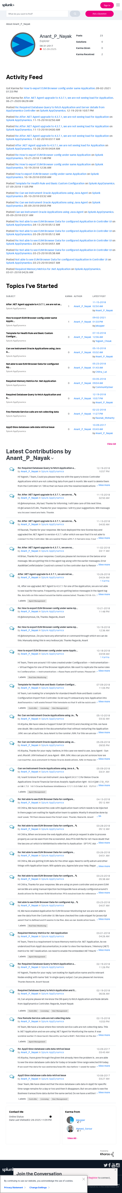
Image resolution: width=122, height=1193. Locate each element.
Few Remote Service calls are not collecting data (32, 411)
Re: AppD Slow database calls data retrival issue (44, 1048)
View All (111, 443)
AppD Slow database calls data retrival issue (30, 427)
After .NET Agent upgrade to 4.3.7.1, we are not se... (34, 304)
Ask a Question (100, 13)
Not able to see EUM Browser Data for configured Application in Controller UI (61, 259)
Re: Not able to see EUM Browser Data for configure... (46, 799)
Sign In (107, 5)
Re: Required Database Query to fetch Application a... (47, 467)
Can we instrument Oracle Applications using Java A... (33, 350)
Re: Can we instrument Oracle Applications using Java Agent (51, 192)
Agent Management (37, 601)
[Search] (75, 14)
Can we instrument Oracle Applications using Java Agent (49, 211)
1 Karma (104, 580)
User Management (59, 708)
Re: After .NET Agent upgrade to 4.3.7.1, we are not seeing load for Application (62, 116)
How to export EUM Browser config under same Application (59, 88)
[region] (43, 1184)
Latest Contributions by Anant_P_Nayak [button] (38, 454)
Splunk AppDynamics (53, 110)
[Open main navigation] (118, 5)
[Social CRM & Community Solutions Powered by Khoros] (107, 1153)
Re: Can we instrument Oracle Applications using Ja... (47, 715)
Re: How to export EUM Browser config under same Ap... (48, 608)
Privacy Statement (13, 1187)
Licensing (45, 708)
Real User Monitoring (37, 677)
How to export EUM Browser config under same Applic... (31, 319)
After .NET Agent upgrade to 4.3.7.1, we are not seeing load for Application (68, 97)
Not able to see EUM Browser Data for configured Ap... (32, 365)
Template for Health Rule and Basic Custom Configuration (50, 183)
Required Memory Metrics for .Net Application (43, 269)
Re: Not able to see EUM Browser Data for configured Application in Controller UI (63, 221)
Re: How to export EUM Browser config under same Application (53, 154)
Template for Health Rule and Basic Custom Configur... (29, 335)
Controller (33, 708)
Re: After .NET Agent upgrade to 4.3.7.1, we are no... (46, 494)
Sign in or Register (88, 1177)
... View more (103, 485)
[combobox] (43, 13)
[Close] (83, 1179)
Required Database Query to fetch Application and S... (33, 396)
